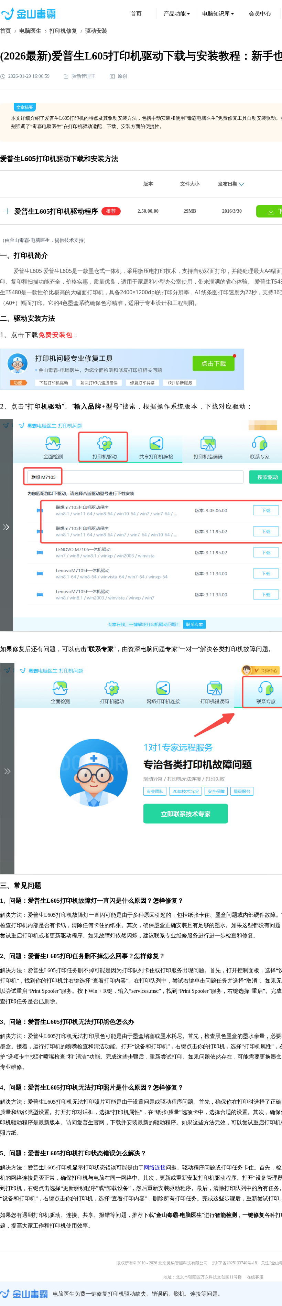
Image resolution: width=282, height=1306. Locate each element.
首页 (136, 14)
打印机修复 (63, 31)
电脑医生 (30, 31)
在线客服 (255, 1277)
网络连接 (155, 1167)
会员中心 (260, 14)
